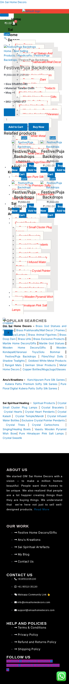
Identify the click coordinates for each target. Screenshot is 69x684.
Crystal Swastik (13, 437)
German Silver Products (40, 365)
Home (7, 51)
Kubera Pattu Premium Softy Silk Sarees (31, 384)
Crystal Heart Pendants (40, 411)
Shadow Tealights (14, 360)
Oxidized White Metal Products (47, 360)
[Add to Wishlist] (9, 112)
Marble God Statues (51, 343)
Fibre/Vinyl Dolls (52, 356)
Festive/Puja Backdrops (20, 356)
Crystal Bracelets (52, 407)
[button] (34, 38)
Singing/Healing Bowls (17, 429)
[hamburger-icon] (4, 15)
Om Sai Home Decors (13, 2)
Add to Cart (15, 126)
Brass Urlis (24, 338)
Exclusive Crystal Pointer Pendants (43, 420)
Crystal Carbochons (47, 424)
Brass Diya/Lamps (14, 334)
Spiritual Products (44, 403)
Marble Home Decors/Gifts (19, 343)
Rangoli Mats (12, 365)
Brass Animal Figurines (42, 334)
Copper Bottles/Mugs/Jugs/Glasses (44, 369)
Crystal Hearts (13, 411)
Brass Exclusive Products (48, 338)
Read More (41, 509)
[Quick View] (24, 170)
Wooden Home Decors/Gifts (24, 347)
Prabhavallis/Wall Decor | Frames (44, 330)
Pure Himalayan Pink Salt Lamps (42, 433)
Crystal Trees (15, 424)
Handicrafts (24, 55)
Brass (20, 330)
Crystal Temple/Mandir (29, 416)
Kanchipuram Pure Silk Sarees (46, 379)
